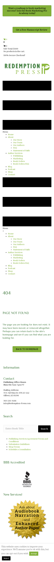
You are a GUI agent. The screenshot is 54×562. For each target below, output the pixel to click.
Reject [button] (6, 558)
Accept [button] (34, 554)
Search (44, 428)
